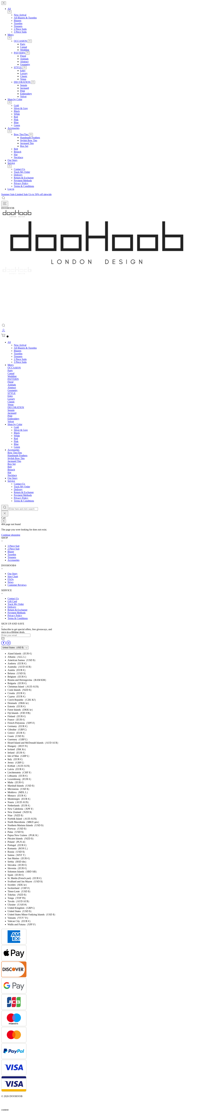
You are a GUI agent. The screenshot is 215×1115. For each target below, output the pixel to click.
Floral (23, 56)
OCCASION (21, 41)
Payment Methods (23, 180)
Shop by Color (15, 99)
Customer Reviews (17, 585)
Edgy (22, 70)
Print (22, 91)
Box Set (24, 146)
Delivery (18, 175)
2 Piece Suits (20, 29)
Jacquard (24, 88)
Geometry (25, 64)
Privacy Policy (21, 183)
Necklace (18, 157)
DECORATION (22, 82)
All (9, 8)
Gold (16, 105)
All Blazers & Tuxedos (25, 17)
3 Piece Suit (13, 546)
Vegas (23, 79)
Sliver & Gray (21, 108)
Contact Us (19, 169)
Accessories (13, 128)
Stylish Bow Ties (28, 140)
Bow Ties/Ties (21, 134)
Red (16, 116)
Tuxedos (18, 23)
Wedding (24, 49)
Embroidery (26, 93)
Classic (23, 76)
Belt (16, 149)
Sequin (23, 85)
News (10, 582)
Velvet (23, 96)
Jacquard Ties (27, 143)
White (17, 114)
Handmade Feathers (30, 137)
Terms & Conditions (24, 186)
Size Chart (13, 576)
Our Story (12, 160)
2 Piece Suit (13, 548)
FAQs (11, 579)
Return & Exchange (24, 177)
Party (22, 44)
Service (11, 163)
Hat (15, 154)
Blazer (11, 551)
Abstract (24, 61)
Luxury (24, 73)
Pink (16, 119)
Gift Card (12, 601)
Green (17, 125)
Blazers (17, 20)
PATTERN (20, 52)
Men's (11, 34)
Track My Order (22, 172)
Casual (23, 47)
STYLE (18, 67)
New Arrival (20, 15)
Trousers (18, 26)
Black (17, 111)
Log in (11, 189)
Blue (16, 122)
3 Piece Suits (20, 32)
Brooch (17, 151)
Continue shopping (10, 535)
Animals (24, 58)
